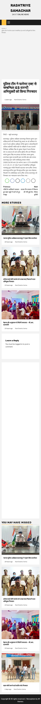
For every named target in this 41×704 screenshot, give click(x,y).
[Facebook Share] (12, 181)
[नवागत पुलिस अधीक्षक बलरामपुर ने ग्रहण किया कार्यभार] (20, 220)
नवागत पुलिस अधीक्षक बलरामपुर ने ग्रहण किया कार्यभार (20, 238)
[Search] (37, 22)
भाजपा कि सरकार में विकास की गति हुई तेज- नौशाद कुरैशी (29, 191)
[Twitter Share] (18, 181)
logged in (18, 344)
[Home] (4, 22)
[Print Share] (33, 181)
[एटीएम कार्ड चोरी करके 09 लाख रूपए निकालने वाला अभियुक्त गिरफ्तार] (20, 261)
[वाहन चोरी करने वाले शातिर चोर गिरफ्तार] (20, 667)
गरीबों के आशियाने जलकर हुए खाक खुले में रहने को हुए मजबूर (11, 191)
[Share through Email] (28, 181)
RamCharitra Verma (20, 99)
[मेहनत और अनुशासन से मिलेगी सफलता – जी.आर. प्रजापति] (20, 304)
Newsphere (30, 699)
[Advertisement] (20, 57)
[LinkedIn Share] (23, 181)
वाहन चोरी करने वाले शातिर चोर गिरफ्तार (15, 686)
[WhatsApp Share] (7, 181)
